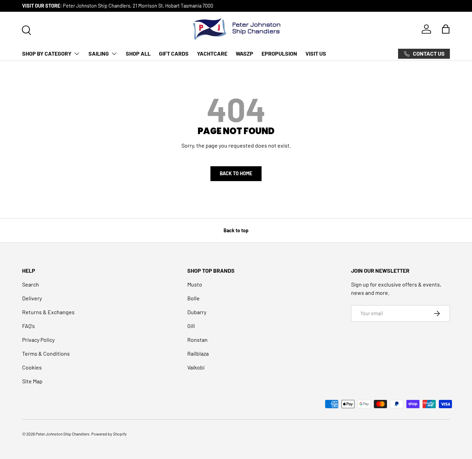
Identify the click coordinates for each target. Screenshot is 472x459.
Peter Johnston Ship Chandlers (62, 433)
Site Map (32, 381)
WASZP (244, 53)
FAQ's (28, 325)
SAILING (98, 53)
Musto (194, 284)
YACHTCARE (212, 53)
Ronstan (197, 339)
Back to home (236, 173)
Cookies (32, 367)
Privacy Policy (38, 339)
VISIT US (315, 53)
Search (30, 284)
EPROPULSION (279, 53)
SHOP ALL (138, 53)
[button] (445, 29)
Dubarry (196, 312)
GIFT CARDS (174, 53)
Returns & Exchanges (48, 312)
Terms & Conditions (46, 353)
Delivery (32, 298)
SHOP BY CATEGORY (47, 53)
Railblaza (198, 353)
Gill (191, 325)
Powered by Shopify (109, 433)
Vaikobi (196, 367)
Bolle (193, 298)
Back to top (236, 230)
